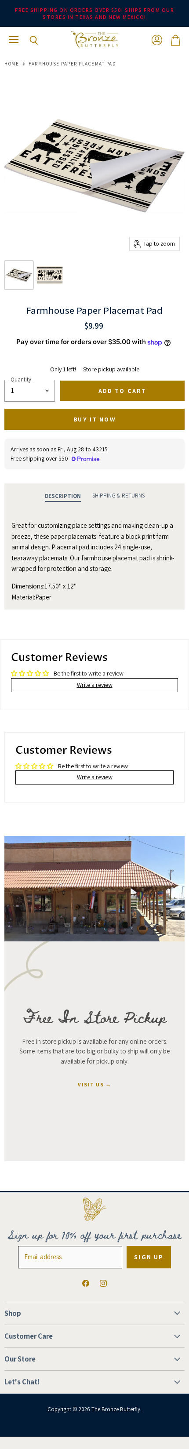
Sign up (149, 1257)
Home (11, 64)
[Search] (27, 40)
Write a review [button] (95, 685)
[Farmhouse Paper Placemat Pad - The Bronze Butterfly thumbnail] (19, 275)
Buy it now (94, 419)
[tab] (63, 496)
